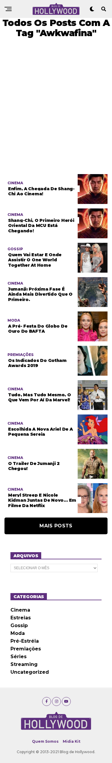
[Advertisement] (56, 106)
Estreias (20, 618)
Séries (18, 656)
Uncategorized (29, 672)
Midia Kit (71, 741)
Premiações (25, 649)
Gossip (19, 625)
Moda (17, 633)
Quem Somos (45, 741)
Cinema (20, 610)
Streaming (24, 664)
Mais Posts (55, 526)
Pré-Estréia (24, 641)
